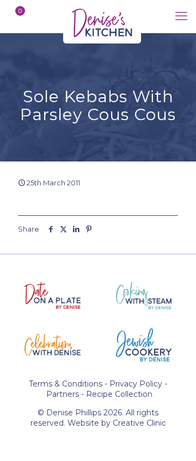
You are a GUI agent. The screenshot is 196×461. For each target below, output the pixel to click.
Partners (62, 394)
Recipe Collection (119, 394)
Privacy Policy (135, 384)
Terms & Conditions (65, 384)
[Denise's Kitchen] (102, 16)
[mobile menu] (181, 16)
